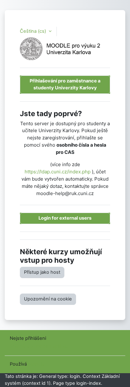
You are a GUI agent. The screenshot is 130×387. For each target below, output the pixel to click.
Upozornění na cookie (48, 299)
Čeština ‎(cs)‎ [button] (33, 31)
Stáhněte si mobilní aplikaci (39, 346)
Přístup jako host (42, 272)
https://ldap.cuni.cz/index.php (58, 172)
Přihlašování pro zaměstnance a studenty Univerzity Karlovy (65, 84)
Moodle (36, 364)
